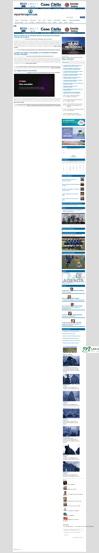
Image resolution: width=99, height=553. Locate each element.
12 (70, 167)
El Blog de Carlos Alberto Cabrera (73, 495)
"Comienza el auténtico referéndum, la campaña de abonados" (71, 324)
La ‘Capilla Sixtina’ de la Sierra (25, 71)
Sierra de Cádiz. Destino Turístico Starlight (42, 56)
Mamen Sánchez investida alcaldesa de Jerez (71, 185)
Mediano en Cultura (30, 105)
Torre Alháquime (57, 72)
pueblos (33, 56)
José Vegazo (75, 298)
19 (70, 168)
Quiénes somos (67, 532)
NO (64, 152)
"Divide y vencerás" (67, 292)
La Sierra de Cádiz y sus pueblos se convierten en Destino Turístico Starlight (35, 53)
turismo (52, 56)
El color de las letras (73, 505)
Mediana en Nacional (56, 104)
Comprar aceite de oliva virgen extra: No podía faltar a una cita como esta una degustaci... (75, 105)
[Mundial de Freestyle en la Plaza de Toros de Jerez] (82, 190)
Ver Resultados (73, 156)
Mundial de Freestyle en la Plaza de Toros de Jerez (71, 189)
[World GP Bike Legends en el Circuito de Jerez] (82, 180)
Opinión (71, 22)
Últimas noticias (66, 62)
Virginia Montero (77, 315)
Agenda (92, 526)
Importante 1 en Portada (25, 49)
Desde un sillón (71, 489)
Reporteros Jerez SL (75, 529)
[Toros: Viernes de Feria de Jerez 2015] (82, 200)
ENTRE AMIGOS (65, 56)
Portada (16, 20)
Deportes (55, 22)
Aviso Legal (73, 532)
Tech (26, 22)
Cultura (60, 22)
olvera (53, 72)
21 (76, 168)
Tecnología (31, 22)
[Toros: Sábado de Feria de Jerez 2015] (82, 195)
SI (63, 150)
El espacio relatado (73, 510)
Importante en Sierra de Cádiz (35, 49)
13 (73, 167)
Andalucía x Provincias (41, 22)
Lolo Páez (78, 322)
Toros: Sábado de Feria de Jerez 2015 (70, 194)
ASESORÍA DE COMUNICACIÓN (34, 17)
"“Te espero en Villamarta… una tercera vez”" (73, 299)
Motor (39, 20)
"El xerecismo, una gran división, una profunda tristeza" (71, 308)
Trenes (76, 526)
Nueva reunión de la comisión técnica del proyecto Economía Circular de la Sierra (37, 36)
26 (70, 170)
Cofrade (65, 22)
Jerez (49, 22)
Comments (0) (57, 49)
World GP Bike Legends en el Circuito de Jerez (69, 180)
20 (73, 168)
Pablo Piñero (79, 306)
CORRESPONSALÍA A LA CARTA (20, 17)
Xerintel (81, 537)
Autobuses (71, 526)
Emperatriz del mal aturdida (71, 520)
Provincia (50, 20)
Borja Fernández (79, 290)
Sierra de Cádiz (57, 20)
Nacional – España (19, 22)
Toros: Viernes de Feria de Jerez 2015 (70, 199)
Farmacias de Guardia (84, 526)
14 (76, 167)
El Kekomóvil (71, 515)
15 (80, 167)
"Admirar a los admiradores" (69, 316)
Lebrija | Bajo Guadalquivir (74, 20)
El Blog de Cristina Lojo (74, 501)
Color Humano (71, 484)
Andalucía (65, 20)
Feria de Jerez (33, 20)
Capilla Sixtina (29, 72)
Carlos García (29, 56)
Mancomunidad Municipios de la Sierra (44, 72)
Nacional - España (37, 105)
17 (63, 168)
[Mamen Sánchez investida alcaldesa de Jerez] (82, 185)
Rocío (44, 20)
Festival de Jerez (24, 20)
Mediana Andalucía (46, 66)
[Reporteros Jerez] (28, 12)
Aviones (65, 526)
